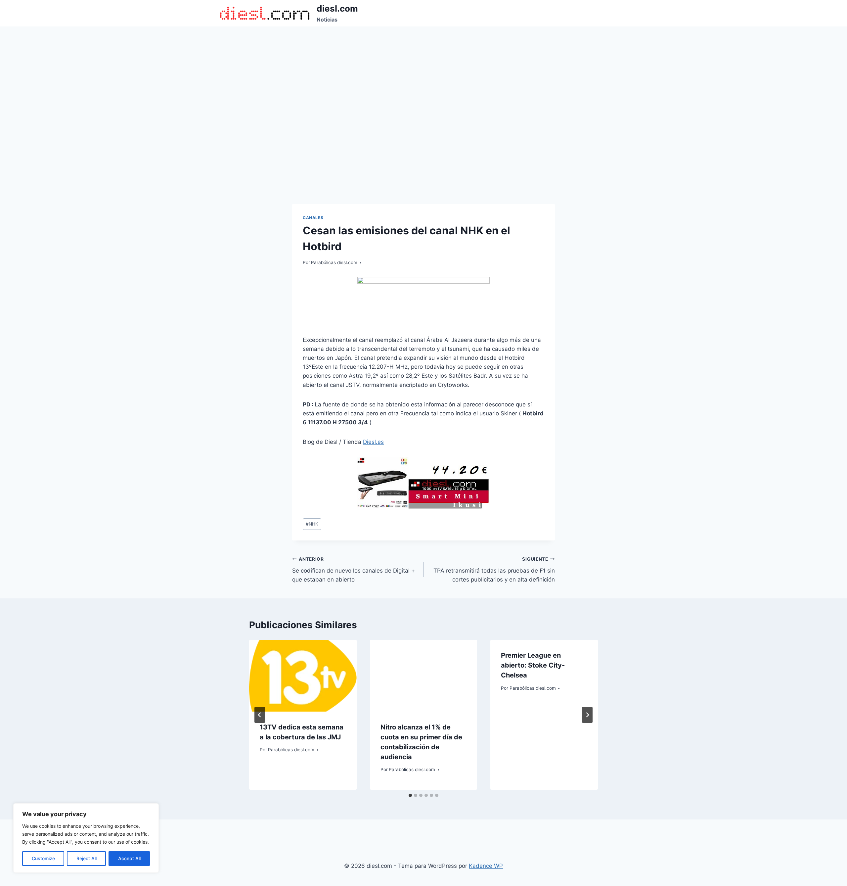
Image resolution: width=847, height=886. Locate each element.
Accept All (129, 858)
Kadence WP (486, 866)
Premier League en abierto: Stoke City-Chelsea (533, 665)
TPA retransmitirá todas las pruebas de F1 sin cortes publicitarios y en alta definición (494, 569)
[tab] (410, 795)
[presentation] (303, 675)
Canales (313, 217)
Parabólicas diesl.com (334, 262)
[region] (86, 838)
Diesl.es (373, 442)
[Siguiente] (587, 715)
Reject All (86, 858)
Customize (43, 858)
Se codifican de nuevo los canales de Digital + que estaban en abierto (353, 569)
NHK (312, 524)
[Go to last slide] (259, 715)
